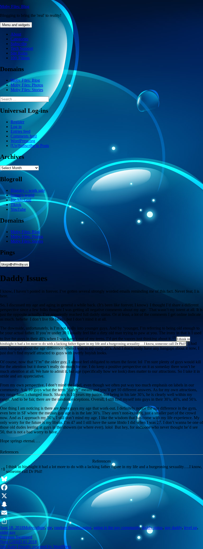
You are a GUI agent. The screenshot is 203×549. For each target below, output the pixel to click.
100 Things (20, 58)
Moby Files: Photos (27, 85)
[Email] (101, 512)
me (49, 527)
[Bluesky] (101, 479)
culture (39, 527)
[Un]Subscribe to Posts (30, 145)
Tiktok (16, 204)
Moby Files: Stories (27, 89)
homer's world (22, 195)
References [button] (9, 452)
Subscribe (19, 43)
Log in (16, 126)
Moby (29, 527)
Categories (19, 39)
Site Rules (19, 53)
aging (86, 527)
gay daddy (173, 527)
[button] (175, 338)
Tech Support (22, 48)
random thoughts (68, 527)
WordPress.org (23, 141)
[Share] (101, 521)
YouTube (18, 209)
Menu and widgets (16, 25)
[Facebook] (101, 487)
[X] (101, 496)
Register (17, 122)
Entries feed (20, 131)
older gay (8, 532)
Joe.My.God (21, 200)
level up (190, 527)
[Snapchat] (101, 504)
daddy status (152, 527)
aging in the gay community (117, 527)
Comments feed (24, 136)
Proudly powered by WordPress (44, 546)
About (16, 34)
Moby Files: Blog (14, 6)
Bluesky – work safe (28, 190)
